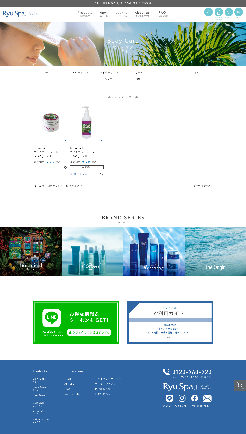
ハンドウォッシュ (108, 72)
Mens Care (40, 412)
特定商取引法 (103, 389)
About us (70, 384)
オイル (198, 72)
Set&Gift (38, 404)
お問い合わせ (103, 394)
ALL (47, 72)
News (68, 378)
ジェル (168, 72)
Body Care (40, 388)
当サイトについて (105, 384)
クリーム (138, 72)
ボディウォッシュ (78, 72)
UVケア (108, 79)
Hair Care (39, 396)
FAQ (67, 389)
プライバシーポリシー (108, 378)
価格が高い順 (74, 185)
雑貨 (138, 79)
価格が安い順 (55, 185)
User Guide (72, 394)
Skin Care (39, 380)
